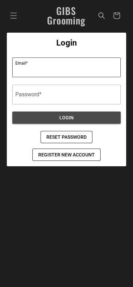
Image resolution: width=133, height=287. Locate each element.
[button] (13, 15)
